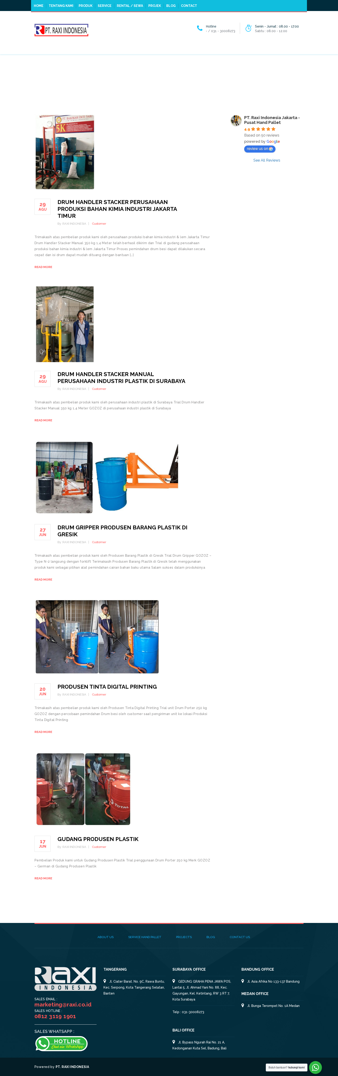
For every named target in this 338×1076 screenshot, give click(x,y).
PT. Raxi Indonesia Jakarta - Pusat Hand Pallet (272, 120)
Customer (99, 223)
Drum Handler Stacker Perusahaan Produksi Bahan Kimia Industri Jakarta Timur (117, 209)
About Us (105, 937)
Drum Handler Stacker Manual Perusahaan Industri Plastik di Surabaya (121, 377)
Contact (189, 6)
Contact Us (240, 937)
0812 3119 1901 (55, 1016)
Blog (171, 6)
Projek (154, 6)
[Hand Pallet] (61, 29)
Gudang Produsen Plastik (97, 839)
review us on (257, 148)
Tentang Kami (61, 6)
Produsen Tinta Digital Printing (107, 686)
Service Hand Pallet (144, 937)
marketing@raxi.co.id (63, 1004)
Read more (43, 267)
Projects (184, 937)
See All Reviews (266, 160)
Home (38, 6)
